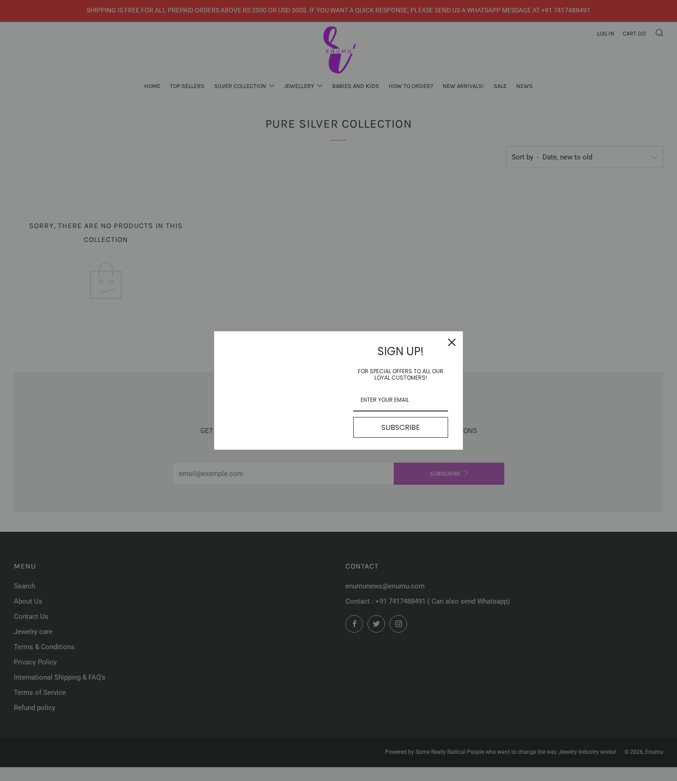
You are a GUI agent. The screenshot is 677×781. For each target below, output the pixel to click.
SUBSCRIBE (400, 427)
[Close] (452, 342)
